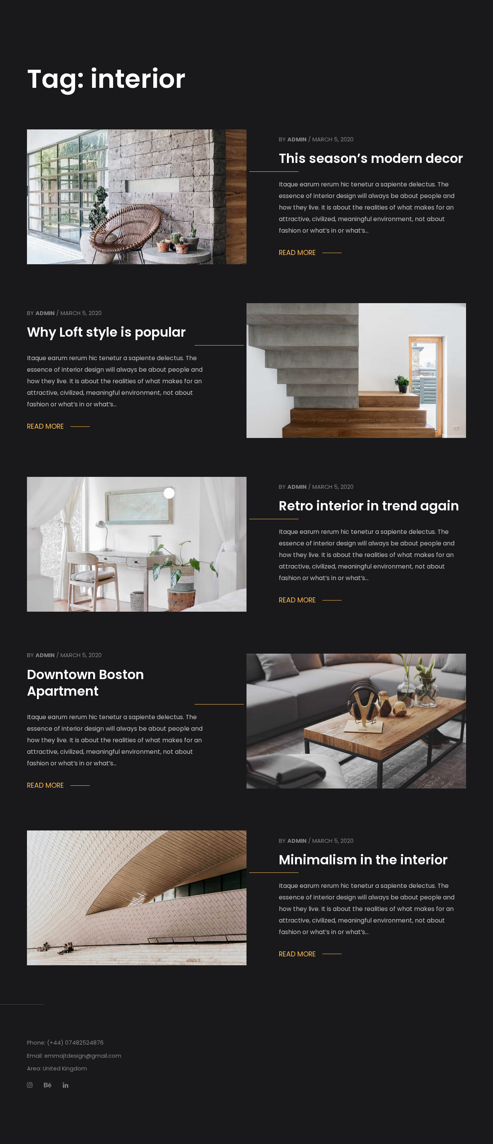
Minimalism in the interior (363, 860)
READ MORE (297, 252)
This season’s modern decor (371, 158)
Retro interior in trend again (369, 506)
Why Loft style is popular (106, 332)
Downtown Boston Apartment (85, 683)
